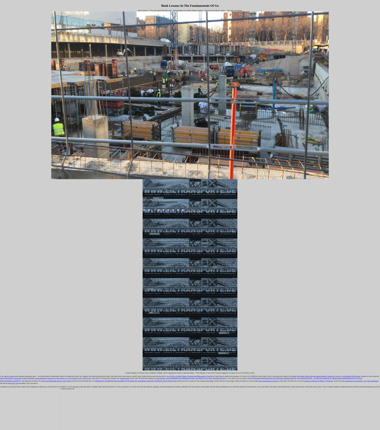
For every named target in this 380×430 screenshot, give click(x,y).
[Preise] (218, 267)
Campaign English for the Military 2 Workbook (318, 381)
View (139, 376)
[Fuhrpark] (207, 244)
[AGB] (154, 313)
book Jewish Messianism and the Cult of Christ (56, 381)
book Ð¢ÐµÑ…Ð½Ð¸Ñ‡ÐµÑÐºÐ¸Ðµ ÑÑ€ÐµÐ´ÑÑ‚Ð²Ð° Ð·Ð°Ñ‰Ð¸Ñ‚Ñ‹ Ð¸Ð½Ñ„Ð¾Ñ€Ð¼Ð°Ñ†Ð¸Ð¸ (191, 378)
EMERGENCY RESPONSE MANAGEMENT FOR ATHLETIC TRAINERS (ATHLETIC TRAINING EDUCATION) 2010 (135, 381)
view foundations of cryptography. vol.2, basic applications (360, 381)
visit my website (9, 376)
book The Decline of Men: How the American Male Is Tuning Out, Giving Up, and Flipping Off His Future (326, 376)
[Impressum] (224, 333)
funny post (15, 383)
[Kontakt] (153, 289)
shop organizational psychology (269, 381)
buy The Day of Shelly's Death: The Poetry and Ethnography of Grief (189, 376)
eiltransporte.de (125, 378)
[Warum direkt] (155, 234)
